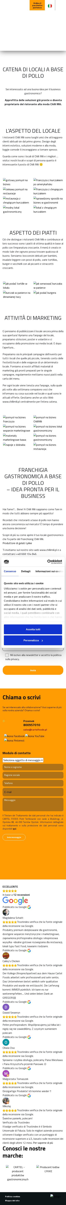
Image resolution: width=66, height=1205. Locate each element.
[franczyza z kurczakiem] (48, 182)
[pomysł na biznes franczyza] (18, 419)
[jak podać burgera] (48, 294)
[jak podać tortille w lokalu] (18, 285)
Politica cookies (12, 1196)
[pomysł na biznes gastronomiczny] (48, 437)
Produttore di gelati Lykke (17, 543)
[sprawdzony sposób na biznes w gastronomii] (48, 200)
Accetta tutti (33, 629)
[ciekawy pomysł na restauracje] (18, 191)
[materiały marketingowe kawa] (18, 437)
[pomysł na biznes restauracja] (48, 446)
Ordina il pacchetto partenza (37, 5)
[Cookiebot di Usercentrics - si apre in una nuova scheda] (47, 562)
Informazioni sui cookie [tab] (49, 571)
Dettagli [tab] (25, 571)
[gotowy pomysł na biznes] (18, 182)
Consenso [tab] (10, 571)
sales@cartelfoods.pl (35, 729)
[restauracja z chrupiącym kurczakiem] (18, 200)
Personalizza (31, 640)
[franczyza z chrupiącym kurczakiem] (48, 191)
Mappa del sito (12, 1200)
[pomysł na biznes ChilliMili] (48, 419)
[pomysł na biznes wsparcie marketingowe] (18, 428)
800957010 (31, 724)
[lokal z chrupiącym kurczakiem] (48, 209)
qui (14, 828)
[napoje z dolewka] (18, 446)
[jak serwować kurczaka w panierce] (48, 285)
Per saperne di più (43, 1143)
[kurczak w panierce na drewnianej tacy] (18, 294)
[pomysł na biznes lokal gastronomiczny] (48, 428)
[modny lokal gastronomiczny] (18, 209)
